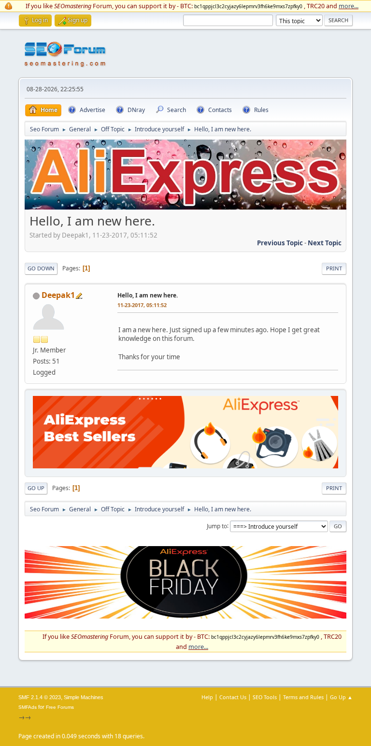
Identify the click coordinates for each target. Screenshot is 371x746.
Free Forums (60, 707)
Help (207, 697)
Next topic (325, 243)
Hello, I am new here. (147, 295)
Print (334, 268)
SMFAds (27, 707)
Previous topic (280, 243)
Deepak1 (58, 295)
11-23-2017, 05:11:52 (142, 305)
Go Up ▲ (341, 697)
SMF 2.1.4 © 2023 (39, 697)
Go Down (41, 268)
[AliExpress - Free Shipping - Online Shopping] (185, 207)
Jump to (217, 525)
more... (348, 5)
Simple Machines (83, 697)
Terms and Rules (303, 697)
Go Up (36, 488)
